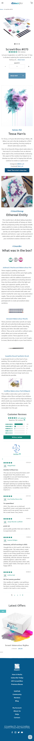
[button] (13, 52)
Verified (15, 454)
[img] (7, 463)
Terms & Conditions (23, 726)
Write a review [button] (17, 437)
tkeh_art (20, 166)
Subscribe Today (17, 678)
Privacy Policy (15, 727)
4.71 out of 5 (22, 418)
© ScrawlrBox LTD (10, 726)
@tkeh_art (20, 164)
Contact (17, 717)
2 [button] (14, 595)
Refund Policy (25, 727)
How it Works (17, 674)
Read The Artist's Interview (17, 170)
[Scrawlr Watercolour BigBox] (17, 627)
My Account (17, 708)
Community (17, 694)
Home (1, 9)
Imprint (7, 727)
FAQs (17, 714)
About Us (17, 711)
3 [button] (17, 595)
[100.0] (16, 448)
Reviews (17, 697)
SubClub (17, 691)
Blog (17, 701)
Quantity (17, 63)
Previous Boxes (17, 684)
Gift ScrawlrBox (17, 681)
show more (21, 60)
